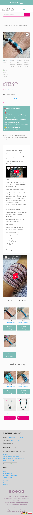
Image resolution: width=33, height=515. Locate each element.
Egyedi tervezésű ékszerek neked (11, 475)
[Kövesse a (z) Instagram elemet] (13, 491)
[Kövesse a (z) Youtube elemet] (16, 491)
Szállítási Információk (8, 455)
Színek (10, 25)
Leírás (7, 146)
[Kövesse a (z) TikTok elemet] (19, 491)
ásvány (5, 139)
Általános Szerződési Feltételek (11, 456)
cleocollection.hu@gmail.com (16, 437)
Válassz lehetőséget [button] (9, 328)
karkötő (21, 137)
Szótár (5, 483)
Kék (14, 25)
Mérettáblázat (7, 481)
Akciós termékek (7, 473)
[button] (27, 34)
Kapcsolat (5, 484)
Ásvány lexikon (7, 479)
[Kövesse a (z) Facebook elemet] (10, 491)
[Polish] (29, 513)
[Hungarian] (27, 513)
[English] (22, 513)
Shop (4, 471)
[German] (24, 513)
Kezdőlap (5, 25)
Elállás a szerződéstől (8, 460)
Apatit (9, 137)
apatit (24, 137)
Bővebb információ (10, 322)
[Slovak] (31, 513)
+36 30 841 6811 (15, 440)
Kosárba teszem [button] (10, 418)
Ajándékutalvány (7, 477)
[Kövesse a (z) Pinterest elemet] (23, 491)
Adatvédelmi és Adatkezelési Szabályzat (13, 458)
